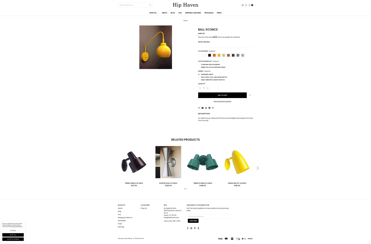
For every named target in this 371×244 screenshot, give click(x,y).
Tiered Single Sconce (134, 183)
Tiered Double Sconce (202, 183)
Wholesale (208, 13)
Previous (113, 168)
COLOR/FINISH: (206, 51)
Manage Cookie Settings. (125, 238)
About (164, 13)
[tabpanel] (134, 167)
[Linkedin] (209, 108)
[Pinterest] (213, 108)
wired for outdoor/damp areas (213, 67)
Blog (173, 13)
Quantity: (201, 84)
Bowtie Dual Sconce (168, 183)
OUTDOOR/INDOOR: (208, 61)
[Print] (206, 108)
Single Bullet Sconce (237, 183)
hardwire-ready (207, 74)
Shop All (153, 13)
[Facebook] (199, 108)
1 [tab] (184, 188)
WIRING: (204, 71)
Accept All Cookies (13, 239)
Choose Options (134, 175)
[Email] (202, 108)
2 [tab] (186, 188)
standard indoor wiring (210, 65)
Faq (180, 13)
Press (219, 13)
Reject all (13, 235)
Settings (13, 230)
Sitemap (121, 227)
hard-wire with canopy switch (213, 80)
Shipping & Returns (193, 13)
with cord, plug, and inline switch (214, 77)
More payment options (222, 101)
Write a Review (204, 42)
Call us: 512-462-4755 (172, 221)
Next (258, 168)
